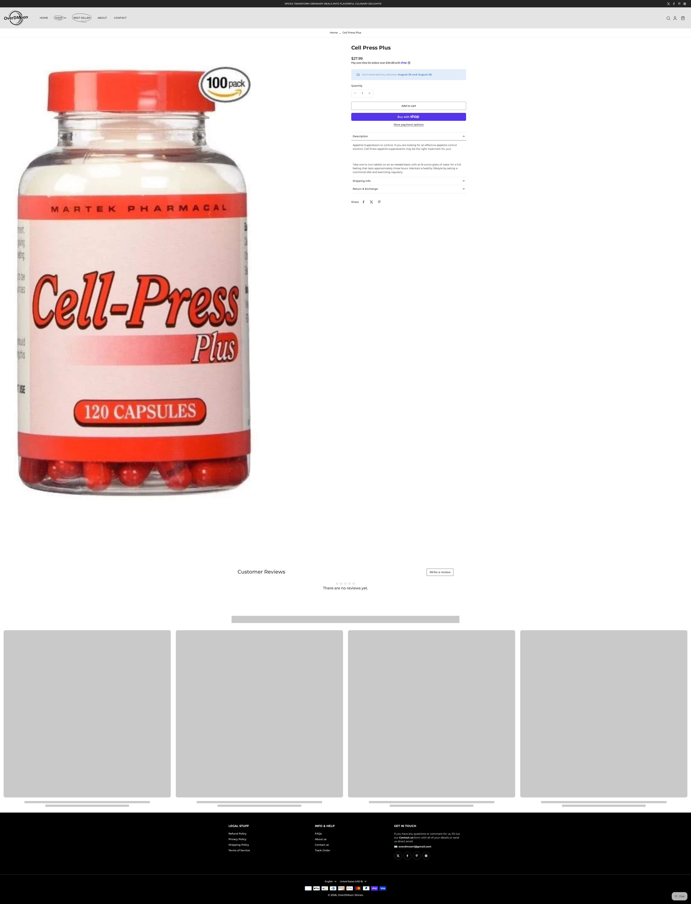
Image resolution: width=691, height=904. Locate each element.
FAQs (318, 833)
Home (334, 32)
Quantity (356, 85)
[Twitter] (668, 4)
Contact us (322, 844)
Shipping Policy (239, 844)
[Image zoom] (172, 296)
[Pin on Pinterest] (379, 202)
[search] (668, 18)
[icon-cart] (683, 18)
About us (320, 839)
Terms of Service (239, 850)
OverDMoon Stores (350, 895)
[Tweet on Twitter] (371, 202)
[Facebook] (674, 4)
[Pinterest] (679, 4)
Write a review (440, 572)
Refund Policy (238, 833)
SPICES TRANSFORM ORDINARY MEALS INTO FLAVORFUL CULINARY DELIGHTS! (333, 3)
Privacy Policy (237, 839)
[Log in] (675, 18)
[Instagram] (684, 4)
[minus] (355, 93)
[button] (408, 106)
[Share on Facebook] (363, 202)
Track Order (322, 850)
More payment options (409, 124)
